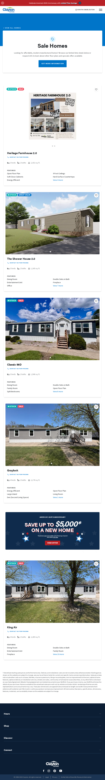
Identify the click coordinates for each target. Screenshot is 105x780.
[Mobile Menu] (100, 9)
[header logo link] (8, 9)
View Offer (52, 543)
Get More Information (52, 63)
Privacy (54, 777)
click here (55, 537)
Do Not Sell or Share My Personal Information (76, 777)
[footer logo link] (52, 764)
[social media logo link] (43, 771)
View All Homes (13, 28)
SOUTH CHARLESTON (85, 10)
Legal (47, 777)
